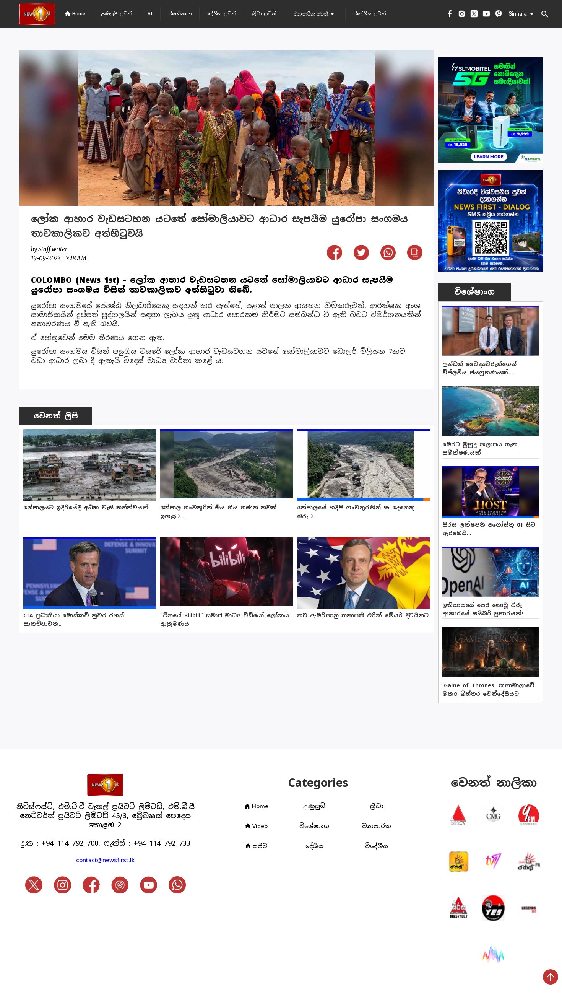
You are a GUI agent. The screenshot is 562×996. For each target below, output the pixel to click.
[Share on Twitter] (361, 257)
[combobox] (315, 13)
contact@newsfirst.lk (105, 860)
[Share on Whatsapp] (388, 258)
